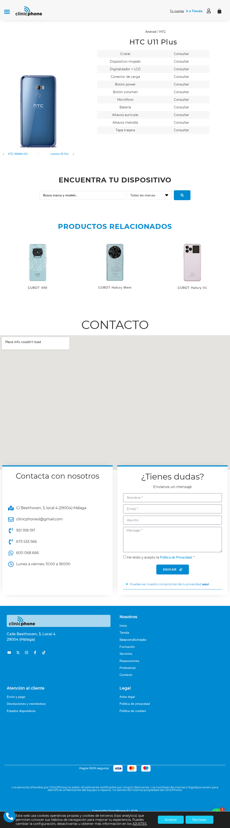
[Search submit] (182, 195)
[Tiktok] (43, 652)
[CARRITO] (219, 11)
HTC (162, 31)
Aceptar (171, 820)
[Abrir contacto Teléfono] (9, 816)
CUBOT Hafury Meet (115, 287)
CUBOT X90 (37, 287)
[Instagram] (26, 652)
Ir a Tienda (194, 11)
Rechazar (199, 820)
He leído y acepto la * (161, 557)
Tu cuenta (177, 11)
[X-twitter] (17, 652)
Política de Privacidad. (176, 557)
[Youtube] (9, 652)
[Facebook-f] (35, 652)
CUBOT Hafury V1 (192, 287)
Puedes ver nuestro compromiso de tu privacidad (169, 584)
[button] (7, 11)
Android (150, 31)
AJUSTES (140, 824)
